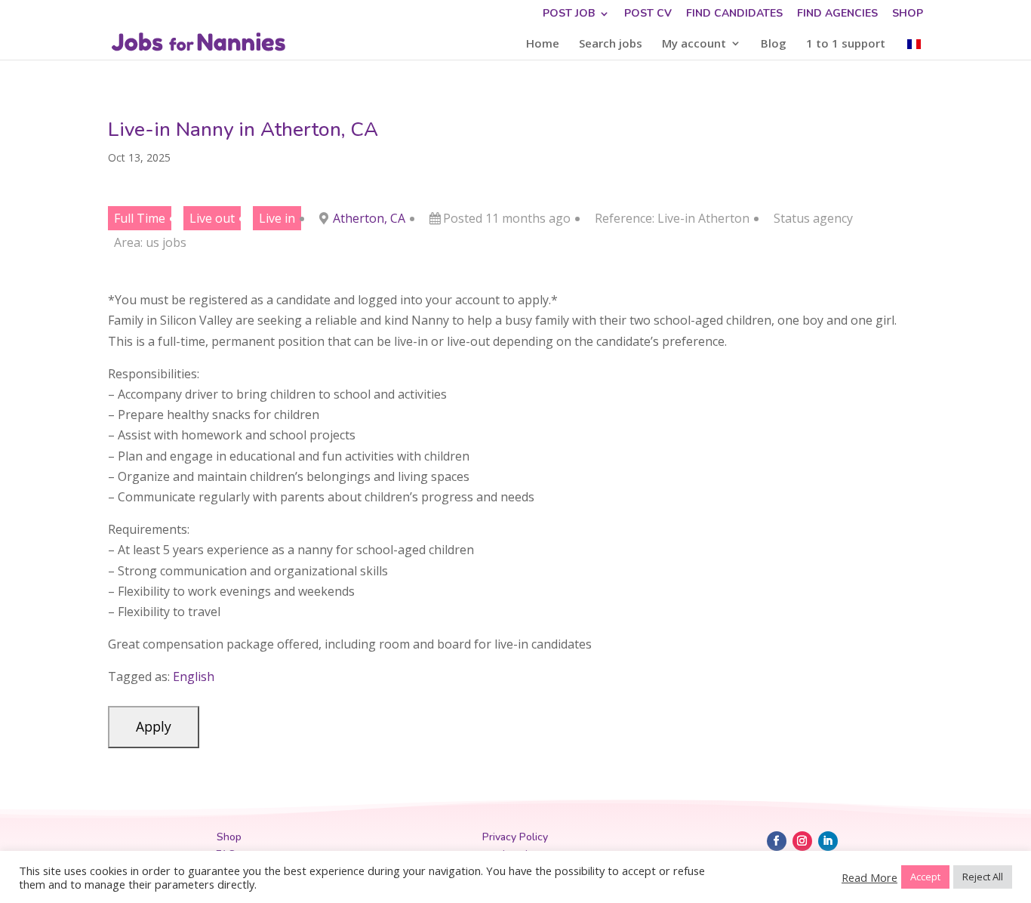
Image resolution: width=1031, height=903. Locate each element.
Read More (869, 877)
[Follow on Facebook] (776, 841)
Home (542, 44)
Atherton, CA (369, 218)
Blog (773, 44)
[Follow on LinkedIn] (828, 841)
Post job (569, 14)
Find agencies (837, 14)
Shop (907, 14)
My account (694, 44)
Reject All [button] (982, 876)
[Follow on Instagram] (802, 841)
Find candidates (734, 14)
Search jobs (610, 44)
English (193, 676)
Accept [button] (925, 876)
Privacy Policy (515, 837)
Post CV (648, 14)
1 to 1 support (845, 44)
